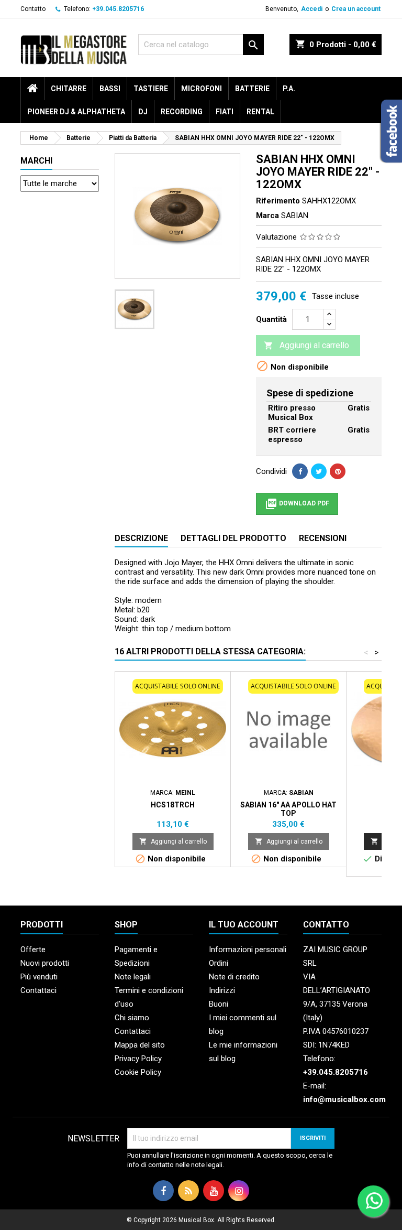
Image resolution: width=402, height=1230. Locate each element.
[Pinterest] (337, 471)
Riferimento (278, 201)
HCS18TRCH (173, 805)
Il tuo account (243, 925)
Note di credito (234, 976)
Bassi (109, 88)
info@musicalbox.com (344, 1099)
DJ (143, 111)
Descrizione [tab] (141, 538)
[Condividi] (300, 471)
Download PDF (297, 504)
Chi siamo (132, 1017)
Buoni (218, 1004)
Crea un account (356, 9)
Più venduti (39, 976)
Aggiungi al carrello (306, 345)
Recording (182, 111)
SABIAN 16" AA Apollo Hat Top (288, 809)
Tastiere (150, 88)
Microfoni (201, 88)
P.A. (289, 88)
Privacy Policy (138, 1058)
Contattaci (38, 990)
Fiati (224, 111)
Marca (267, 215)
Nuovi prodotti (44, 963)
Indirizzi (222, 990)
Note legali (133, 976)
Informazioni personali (247, 949)
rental (260, 111)
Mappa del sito (140, 1045)
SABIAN (294, 215)
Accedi (311, 9)
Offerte (33, 949)
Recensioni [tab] (323, 538)
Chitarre (68, 88)
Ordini (218, 963)
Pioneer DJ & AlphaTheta (76, 111)
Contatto (33, 9)
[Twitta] (319, 471)
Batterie (252, 88)
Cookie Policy (138, 1072)
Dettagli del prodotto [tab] (233, 538)
